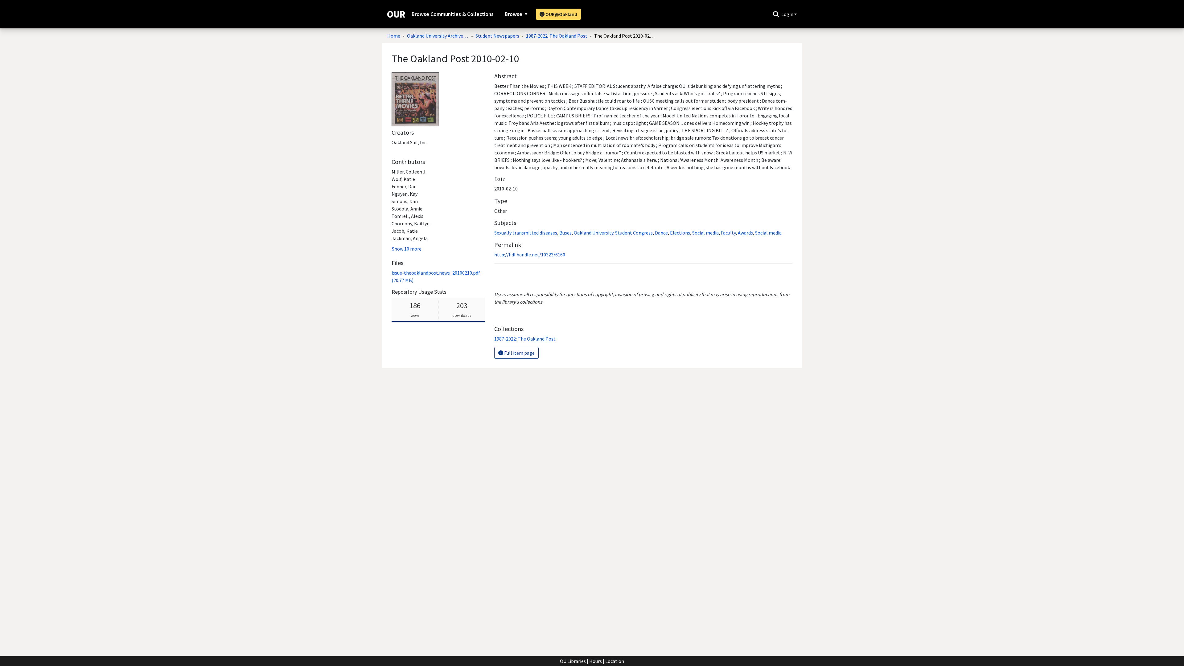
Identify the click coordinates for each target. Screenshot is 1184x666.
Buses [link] (565, 233)
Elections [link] (680, 233)
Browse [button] (513, 14)
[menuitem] (515, 14)
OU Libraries (573, 661)
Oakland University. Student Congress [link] (613, 233)
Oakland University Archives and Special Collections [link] (438, 36)
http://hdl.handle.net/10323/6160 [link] (529, 254)
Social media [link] (705, 233)
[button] (776, 14)
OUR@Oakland (561, 14)
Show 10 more (406, 249)
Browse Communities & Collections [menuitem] (453, 14)
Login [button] (787, 14)
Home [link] (393, 36)
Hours (595, 661)
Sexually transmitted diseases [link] (525, 233)
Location (614, 661)
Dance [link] (661, 233)
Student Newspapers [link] (497, 36)
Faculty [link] (728, 233)
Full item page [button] (519, 353)
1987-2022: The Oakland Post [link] (556, 36)
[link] (525, 339)
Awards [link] (745, 233)
